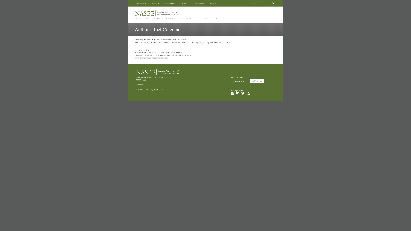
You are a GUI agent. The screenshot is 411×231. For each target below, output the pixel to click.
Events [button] (185, 3)
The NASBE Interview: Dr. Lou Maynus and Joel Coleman (158, 52)
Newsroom (199, 3)
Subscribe (257, 80)
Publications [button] (170, 3)
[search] (273, 3)
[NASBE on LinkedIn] (237, 94)
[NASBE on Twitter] (243, 94)
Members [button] (141, 3)
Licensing (139, 85)
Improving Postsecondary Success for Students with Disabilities (160, 39)
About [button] (212, 3)
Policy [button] (154, 3)
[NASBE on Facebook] (232, 94)
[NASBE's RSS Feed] (248, 94)
